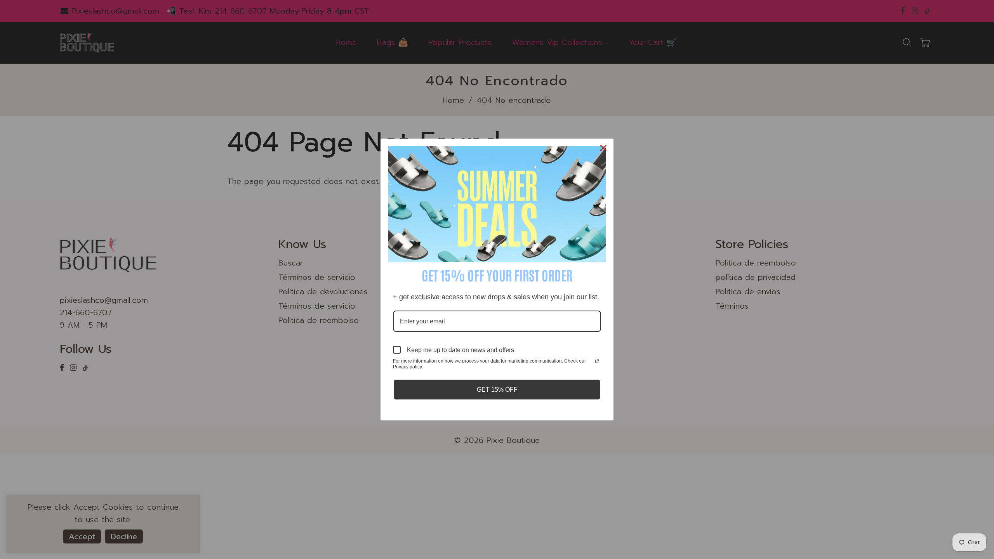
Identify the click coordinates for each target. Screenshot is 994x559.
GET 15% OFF (497, 389)
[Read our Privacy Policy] (597, 361)
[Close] (604, 148)
